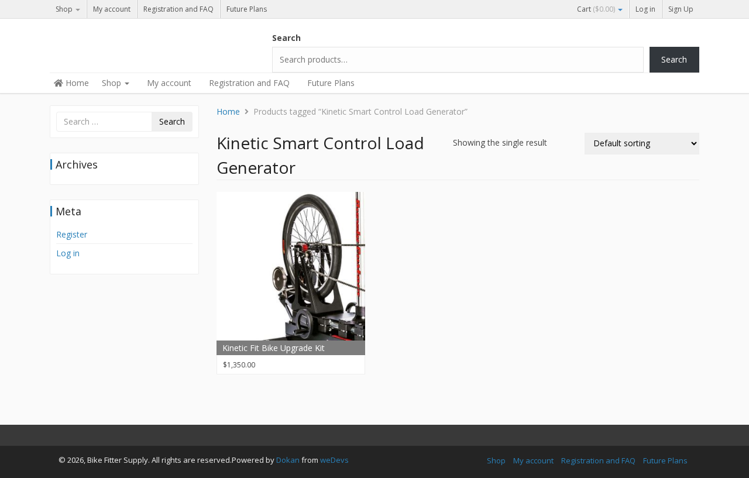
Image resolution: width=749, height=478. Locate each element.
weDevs (334, 460)
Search (286, 37)
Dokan (288, 460)
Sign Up (680, 9)
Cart (596, 9)
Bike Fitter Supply (137, 42)
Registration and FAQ (178, 9)
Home (76, 82)
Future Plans (246, 9)
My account (111, 9)
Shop (65, 9)
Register (71, 234)
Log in (645, 9)
